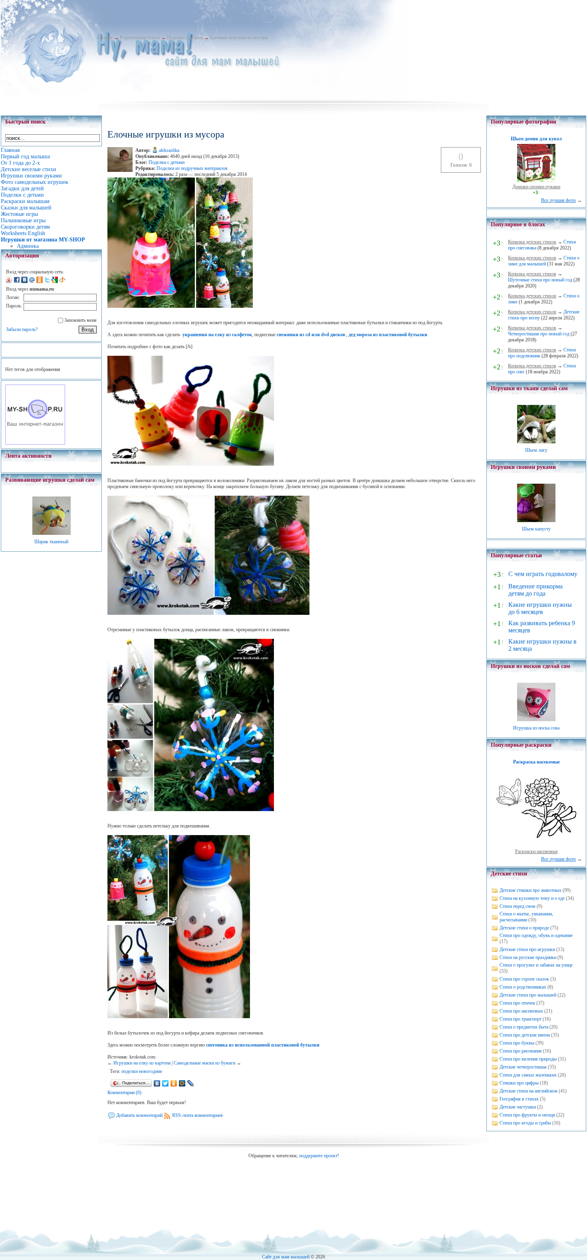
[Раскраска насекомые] (536, 845)
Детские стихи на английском (528, 1091)
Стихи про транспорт (520, 1019)
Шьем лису (536, 450)
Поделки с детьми (185, 37)
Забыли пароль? (22, 329)
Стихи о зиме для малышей (543, 261)
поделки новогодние (141, 1071)
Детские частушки (518, 1107)
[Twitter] (165, 1083)
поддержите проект (318, 1155)
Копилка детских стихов (532, 242)
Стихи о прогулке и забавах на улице (536, 965)
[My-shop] (35, 443)
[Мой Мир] (182, 1083)
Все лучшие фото (558, 200)
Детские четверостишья (523, 1067)
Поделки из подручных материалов (192, 168)
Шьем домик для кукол (536, 139)
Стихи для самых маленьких (528, 1075)
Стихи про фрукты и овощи (527, 1115)
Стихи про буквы (517, 1043)
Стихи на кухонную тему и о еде (532, 898)
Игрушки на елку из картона (142, 1063)
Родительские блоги (140, 37)
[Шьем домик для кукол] (536, 180)
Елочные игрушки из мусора (239, 37)
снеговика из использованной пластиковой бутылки (262, 1045)
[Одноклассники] (174, 1083)
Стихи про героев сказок (524, 979)
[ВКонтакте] (157, 1083)
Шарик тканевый (51, 541)
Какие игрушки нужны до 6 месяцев (540, 608)
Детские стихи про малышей (528, 995)
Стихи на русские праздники (528, 957)
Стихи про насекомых (521, 1011)
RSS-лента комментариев (197, 1115)
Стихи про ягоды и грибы (525, 1123)
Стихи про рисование (521, 1051)
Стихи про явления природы (528, 1059)
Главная (105, 37)
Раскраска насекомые (536, 762)
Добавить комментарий (139, 1115)
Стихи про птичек (517, 1003)
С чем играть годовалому (542, 573)
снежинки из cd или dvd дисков (311, 334)
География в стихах (519, 1099)
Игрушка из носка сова (536, 728)
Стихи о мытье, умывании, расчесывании (526, 917)
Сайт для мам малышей (285, 1257)
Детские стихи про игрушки (527, 949)
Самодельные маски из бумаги (204, 1063)
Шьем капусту (536, 529)
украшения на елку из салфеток (217, 334)
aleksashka (169, 150)
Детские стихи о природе (524, 928)
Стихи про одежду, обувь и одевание (536, 935)
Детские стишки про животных (530, 890)
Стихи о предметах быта (524, 1027)
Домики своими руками (536, 186)
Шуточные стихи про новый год (540, 280)
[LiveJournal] (190, 1083)
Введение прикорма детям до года (535, 590)
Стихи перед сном (517, 906)
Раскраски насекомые (536, 851)
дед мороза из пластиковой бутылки (388, 334)
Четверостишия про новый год (538, 334)
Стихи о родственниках (523, 987)
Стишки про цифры (519, 1083)
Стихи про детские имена (525, 1035)
